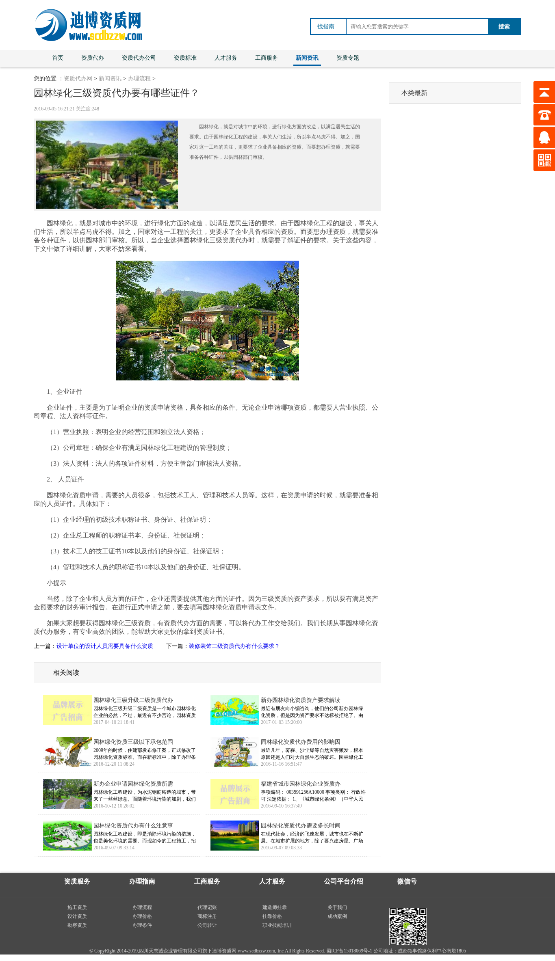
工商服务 (266, 58)
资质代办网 (78, 79)
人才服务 (226, 58)
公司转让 (207, 925)
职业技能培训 (277, 925)
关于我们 (337, 907)
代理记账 (207, 907)
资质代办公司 (139, 58)
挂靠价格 (272, 916)
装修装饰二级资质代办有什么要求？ (234, 646)
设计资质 (77, 916)
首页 (57, 58)
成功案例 (337, 916)
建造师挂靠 (274, 907)
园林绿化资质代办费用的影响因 (300, 742)
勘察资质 (77, 925)
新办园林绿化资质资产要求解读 (300, 700)
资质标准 (185, 58)
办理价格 (142, 916)
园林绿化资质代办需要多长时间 (300, 826)
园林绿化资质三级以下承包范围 (133, 742)
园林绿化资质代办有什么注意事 (133, 826)
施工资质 (77, 907)
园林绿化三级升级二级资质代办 (133, 700)
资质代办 (92, 58)
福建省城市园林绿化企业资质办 (300, 784)
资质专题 (347, 58)
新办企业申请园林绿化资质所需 (133, 784)
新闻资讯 (307, 58)
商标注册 (207, 916)
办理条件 (142, 925)
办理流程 (139, 79)
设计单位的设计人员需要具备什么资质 (104, 646)
